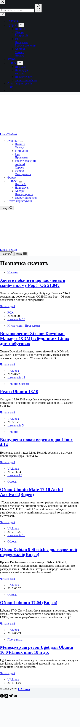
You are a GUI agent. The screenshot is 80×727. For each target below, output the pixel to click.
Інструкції (21, 150)
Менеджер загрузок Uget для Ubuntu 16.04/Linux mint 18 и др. (36, 650)
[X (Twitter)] (6, 696)
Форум (11, 177)
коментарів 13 (16, 377)
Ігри (17, 154)
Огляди (19, 147)
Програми (21, 157)
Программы (32, 325)
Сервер (19, 167)
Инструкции (15, 325)
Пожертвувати (24, 194)
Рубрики (12, 140)
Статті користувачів (20, 201)
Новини (20, 144)
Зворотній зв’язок (26, 197)
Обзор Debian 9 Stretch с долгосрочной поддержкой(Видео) (38, 552)
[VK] (15, 696)
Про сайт (20, 184)
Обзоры (24, 383)
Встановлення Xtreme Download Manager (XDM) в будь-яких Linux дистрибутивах (34, 338)
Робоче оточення (25, 160)
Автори (20, 190)
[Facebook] (2, 696)
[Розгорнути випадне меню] (21, 141)
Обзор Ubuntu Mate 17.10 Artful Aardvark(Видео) (31, 492)
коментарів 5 (15, 425)
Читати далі (7, 306)
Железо (19, 170)
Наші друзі (21, 187)
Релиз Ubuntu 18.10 (19, 391)
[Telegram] (11, 696)
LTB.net (12, 180)
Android (20, 164)
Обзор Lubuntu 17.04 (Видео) (28, 602)
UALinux (24, 689)
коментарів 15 (16, 319)
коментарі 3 (14, 475)
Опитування (23, 174)
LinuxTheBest (8, 134)
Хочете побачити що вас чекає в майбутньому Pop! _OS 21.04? (32, 283)
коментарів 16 (16, 535)
